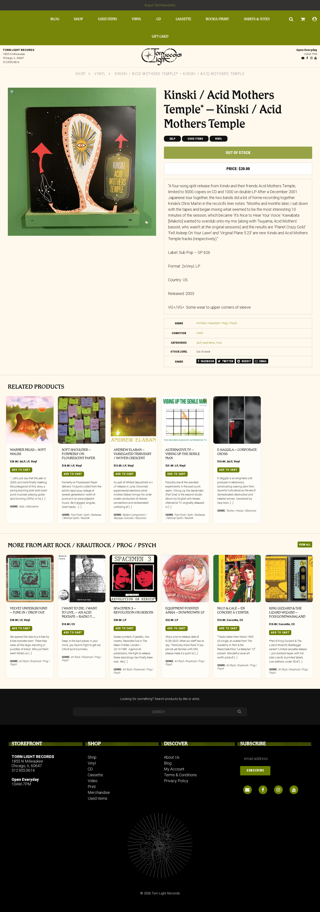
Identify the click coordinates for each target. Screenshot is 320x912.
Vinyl (136, 19)
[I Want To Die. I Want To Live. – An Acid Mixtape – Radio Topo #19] (81, 578)
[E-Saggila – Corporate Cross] (237, 420)
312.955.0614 (11, 62)
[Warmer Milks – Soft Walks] (30, 420)
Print (92, 786)
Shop (78, 19)
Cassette (183, 19)
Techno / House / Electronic (241, 510)
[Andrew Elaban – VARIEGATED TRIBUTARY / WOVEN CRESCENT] (133, 420)
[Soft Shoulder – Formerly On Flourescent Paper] (81, 420)
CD (158, 19)
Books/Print (217, 19)
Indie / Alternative (28, 506)
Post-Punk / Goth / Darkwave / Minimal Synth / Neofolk (81, 516)
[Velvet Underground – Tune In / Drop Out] (30, 578)
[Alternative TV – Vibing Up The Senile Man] (185, 420)
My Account (174, 769)
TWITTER (227, 361)
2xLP (172, 138)
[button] (12, 92)
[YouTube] (315, 58)
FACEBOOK (207, 361)
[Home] (160, 55)
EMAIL (263, 361)
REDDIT (246, 361)
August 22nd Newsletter (160, 5)
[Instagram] (311, 58)
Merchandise (99, 792)
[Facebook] (307, 58)
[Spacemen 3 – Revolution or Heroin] (133, 578)
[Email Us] (303, 58)
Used (199, 333)
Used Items (107, 19)
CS (73, 624)
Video (93, 780)
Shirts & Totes (257, 19)
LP (28, 461)
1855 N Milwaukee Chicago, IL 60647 (27, 763)
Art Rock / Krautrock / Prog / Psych (216, 323)
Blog (55, 19)
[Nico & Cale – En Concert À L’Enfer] (237, 578)
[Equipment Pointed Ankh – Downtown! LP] (185, 578)
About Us (171, 757)
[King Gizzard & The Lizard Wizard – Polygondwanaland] (289, 578)
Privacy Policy (176, 780)
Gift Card (160, 36)
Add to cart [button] (21, 469)
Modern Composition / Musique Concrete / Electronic (130, 516)
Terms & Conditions (180, 775)
